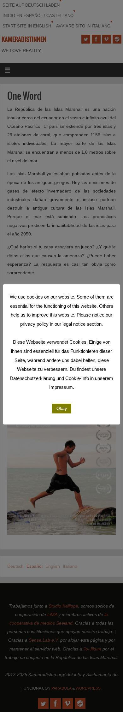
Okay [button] (61, 408)
